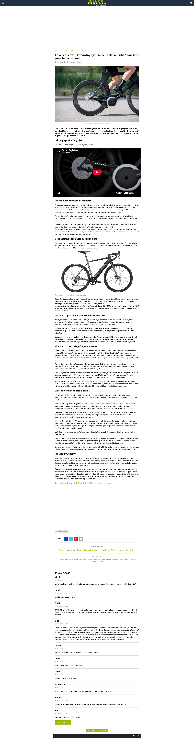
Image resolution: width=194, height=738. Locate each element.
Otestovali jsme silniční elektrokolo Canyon (70, 295)
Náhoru (135, 735)
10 (80, 62)
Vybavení (85, 51)
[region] (97, 28)
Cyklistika (58, 51)
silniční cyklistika (62, 531)
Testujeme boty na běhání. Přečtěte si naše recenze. (84, 483)
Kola (66, 51)
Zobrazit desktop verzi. (97, 730)
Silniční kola (75, 51)
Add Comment (63, 722)
